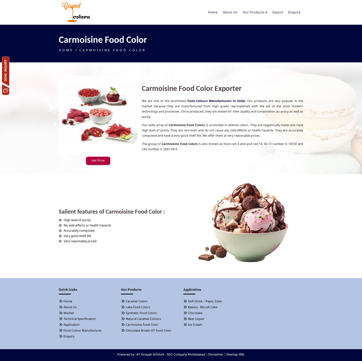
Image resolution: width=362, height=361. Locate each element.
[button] (98, 161)
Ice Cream (195, 325)
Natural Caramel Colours (143, 319)
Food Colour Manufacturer (83, 330)
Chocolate (195, 313)
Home (213, 12)
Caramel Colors (137, 301)
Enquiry (294, 12)
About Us (230, 12)
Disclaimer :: (217, 354)
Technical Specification (80, 319)
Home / (68, 50)
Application (72, 325)
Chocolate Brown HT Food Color (148, 330)
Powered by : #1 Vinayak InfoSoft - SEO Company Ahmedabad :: (162, 354)
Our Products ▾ (255, 12)
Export (277, 12)
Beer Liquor (196, 319)
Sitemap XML (235, 354)
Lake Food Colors (138, 307)
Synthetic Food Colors (141, 313)
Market (69, 313)
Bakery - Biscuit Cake (202, 307)
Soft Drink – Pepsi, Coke (205, 301)
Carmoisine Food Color (112, 50)
